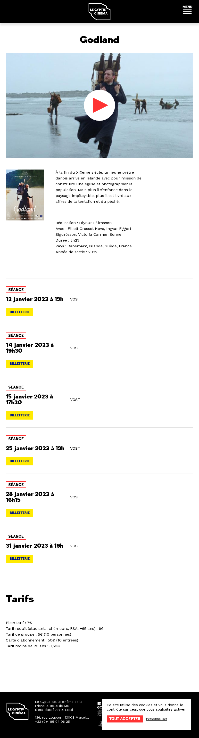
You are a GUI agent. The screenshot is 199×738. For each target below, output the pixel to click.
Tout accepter (124, 718)
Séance (16, 289)
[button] (187, 11)
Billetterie (20, 312)
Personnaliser (156, 719)
